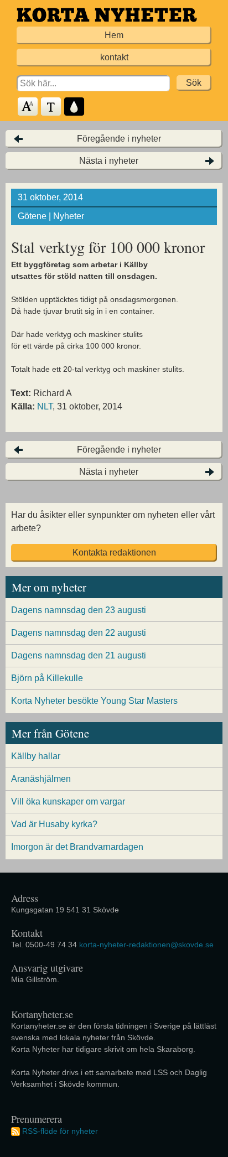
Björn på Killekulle (47, 678)
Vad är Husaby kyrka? (54, 824)
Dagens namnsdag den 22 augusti (78, 632)
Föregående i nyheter (119, 138)
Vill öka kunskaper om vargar (68, 801)
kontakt (114, 57)
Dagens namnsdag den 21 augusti (78, 655)
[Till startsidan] (107, 14)
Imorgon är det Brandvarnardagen (77, 847)
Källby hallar (35, 756)
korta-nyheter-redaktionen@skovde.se (146, 944)
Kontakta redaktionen (114, 552)
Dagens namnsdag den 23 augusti (78, 610)
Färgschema (74, 107)
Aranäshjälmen (41, 779)
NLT (45, 406)
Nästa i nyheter (108, 160)
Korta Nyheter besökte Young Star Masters (94, 700)
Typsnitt (51, 107)
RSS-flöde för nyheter (60, 1131)
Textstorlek (28, 107)
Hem (114, 35)
